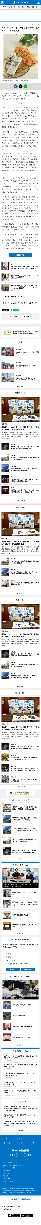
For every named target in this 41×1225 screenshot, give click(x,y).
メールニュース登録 (8, 1181)
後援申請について (7, 1176)
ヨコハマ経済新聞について (10, 1162)
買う (23, 7)
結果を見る (28, 969)
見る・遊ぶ (17, 7)
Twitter (18, 1155)
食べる (10, 7)
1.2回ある (9, 954)
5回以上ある (10, 960)
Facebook (12, 1155)
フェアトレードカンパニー (12, 297)
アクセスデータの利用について (11, 1168)
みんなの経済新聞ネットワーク (20, 1199)
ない (7, 950)
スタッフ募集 (6, 1178)
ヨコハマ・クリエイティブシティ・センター (19, 303)
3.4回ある (9, 957)
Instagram (23, 1155)
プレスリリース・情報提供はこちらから (13, 1165)
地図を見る (20, 255)
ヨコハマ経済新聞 (20, 2)
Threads (28, 1155)
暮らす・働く (30, 7)
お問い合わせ (6, 1170)
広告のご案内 (6, 1173)
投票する (13, 969)
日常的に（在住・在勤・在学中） (18, 964)
